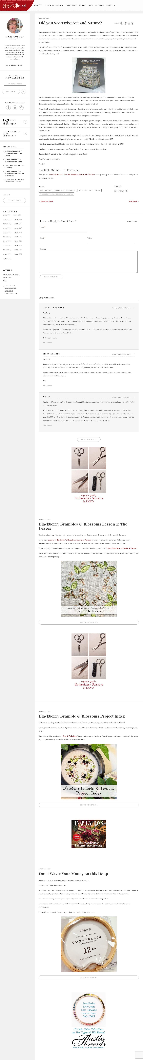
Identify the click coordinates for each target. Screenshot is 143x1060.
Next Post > (133, 201)
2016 (5, 237)
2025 (15, 215)
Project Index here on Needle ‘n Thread (121, 548)
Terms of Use (9, 290)
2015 (16, 237)
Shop (90, 5)
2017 (16, 232)
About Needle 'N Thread (11, 274)
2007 (16, 254)
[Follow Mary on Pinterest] (21, 107)
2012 (5, 245)
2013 (16, 241)
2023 (16, 219)
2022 (5, 224)
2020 (5, 228)
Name (42, 227)
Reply (49, 343)
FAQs (5, 280)
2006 (5, 258)
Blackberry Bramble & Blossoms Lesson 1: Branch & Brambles (14, 173)
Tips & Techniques (54, 5)
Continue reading (109, 622)
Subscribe (11, 91)
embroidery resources (65, 190)
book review (46, 190)
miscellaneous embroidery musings (56, 194)
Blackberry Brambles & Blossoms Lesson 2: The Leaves (13, 153)
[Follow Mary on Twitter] (15, 107)
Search (112, 5)
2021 (16, 224)
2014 (5, 241)
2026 (5, 215)
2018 (5, 232)
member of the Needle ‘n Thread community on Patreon (69, 540)
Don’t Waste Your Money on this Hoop (73, 873)
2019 (16, 228)
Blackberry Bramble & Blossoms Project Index (82, 716)
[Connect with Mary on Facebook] (8, 107)
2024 (5, 219)
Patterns (72, 5)
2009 (16, 250)
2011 (16, 245)
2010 (5, 250)
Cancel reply (132, 221)
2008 (5, 254)
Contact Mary (16, 65)
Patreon (99, 5)
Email (42, 238)
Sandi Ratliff (68, 221)
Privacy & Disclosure (11, 293)
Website (89, 238)
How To (38, 5)
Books (82, 5)
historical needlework (89, 190)
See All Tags (14, 200)
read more (16, 59)
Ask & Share (7, 277)
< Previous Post (46, 201)
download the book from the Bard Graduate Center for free (72, 174)
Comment (43, 249)
